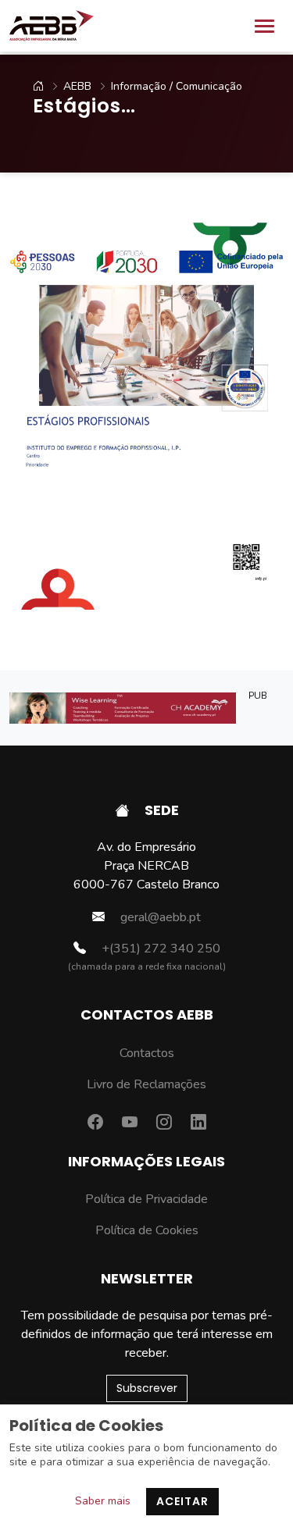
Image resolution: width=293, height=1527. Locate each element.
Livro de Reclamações (146, 1084)
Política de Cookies (146, 1230)
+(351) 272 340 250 (159, 948)
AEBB (77, 86)
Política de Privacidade (146, 1199)
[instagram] (164, 1122)
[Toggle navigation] (264, 26)
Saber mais (102, 1500)
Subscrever (146, 1388)
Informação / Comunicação (176, 86)
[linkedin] (198, 1122)
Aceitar (182, 1501)
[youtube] (130, 1122)
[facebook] (95, 1122)
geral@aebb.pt (159, 917)
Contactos (147, 1053)
